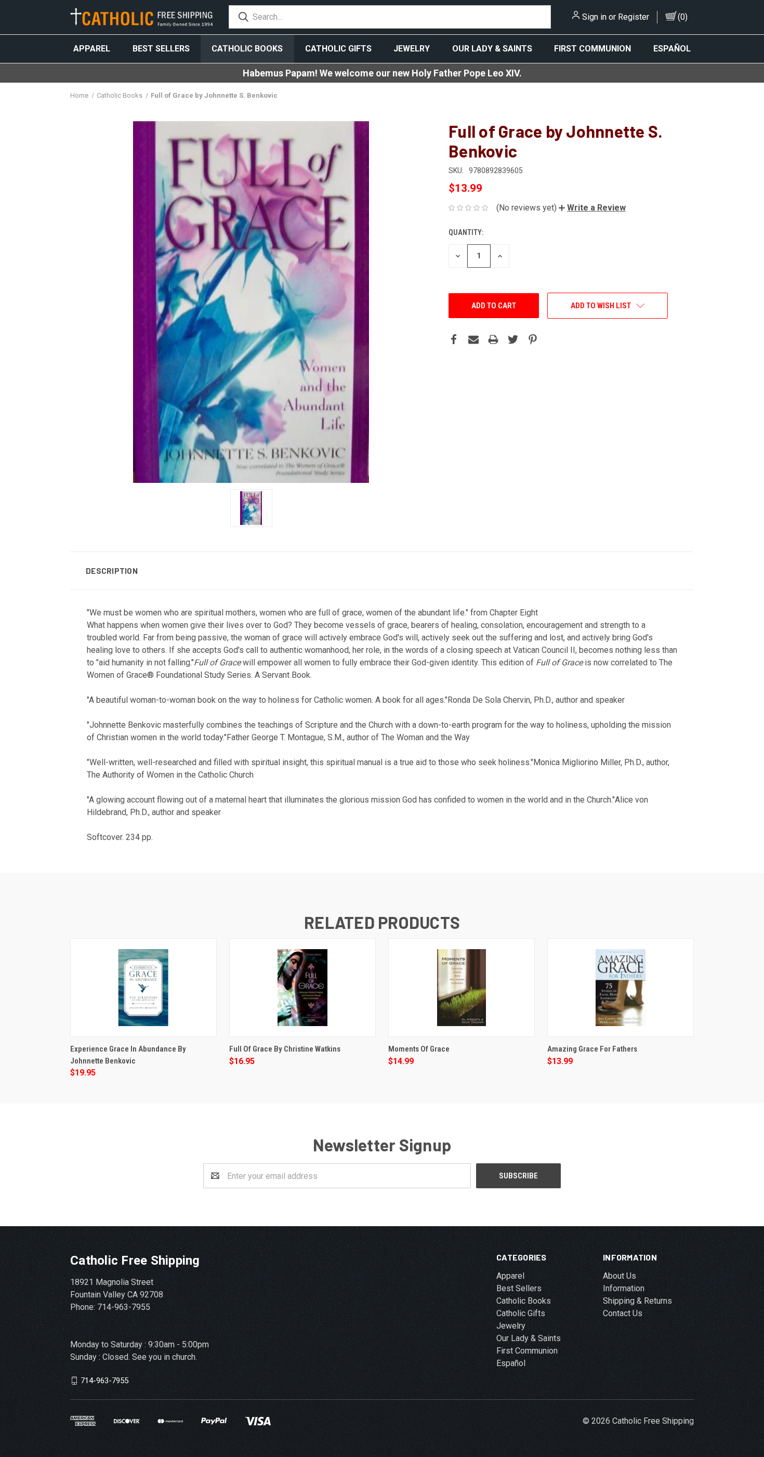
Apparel (91, 49)
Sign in (594, 17)
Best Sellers (161, 49)
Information (623, 1288)
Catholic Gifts (338, 49)
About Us (619, 1276)
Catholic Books (247, 49)
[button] (592, 208)
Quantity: (466, 232)
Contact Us (622, 1313)
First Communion (592, 49)
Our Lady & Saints (492, 49)
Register (633, 17)
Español (672, 49)
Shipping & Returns (637, 1301)
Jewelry (411, 49)
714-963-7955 (104, 1380)
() (683, 17)
